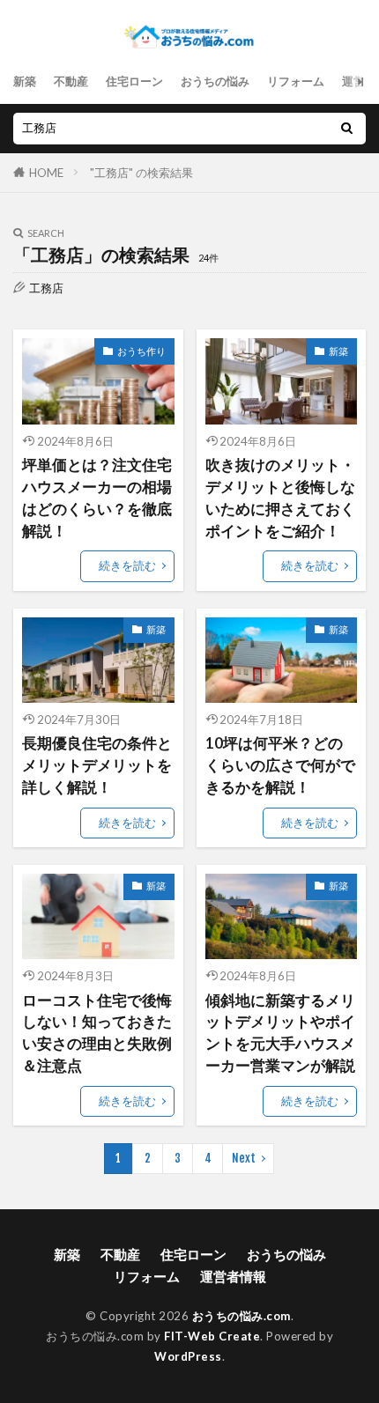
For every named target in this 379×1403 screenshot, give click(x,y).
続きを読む (127, 565)
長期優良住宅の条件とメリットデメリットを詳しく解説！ (97, 765)
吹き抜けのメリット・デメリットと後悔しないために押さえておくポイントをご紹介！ (280, 497)
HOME (46, 173)
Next (244, 1158)
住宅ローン (134, 81)
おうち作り (141, 351)
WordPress (188, 1356)
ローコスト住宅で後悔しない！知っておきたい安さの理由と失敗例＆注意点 (97, 1033)
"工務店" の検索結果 (141, 173)
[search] (346, 128)
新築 (24, 81)
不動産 (71, 81)
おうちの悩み (215, 81)
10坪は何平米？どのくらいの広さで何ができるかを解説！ (280, 765)
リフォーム (295, 81)
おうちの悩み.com (241, 1316)
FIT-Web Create (212, 1336)
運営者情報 (233, 1276)
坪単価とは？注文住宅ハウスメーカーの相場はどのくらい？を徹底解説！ (97, 497)
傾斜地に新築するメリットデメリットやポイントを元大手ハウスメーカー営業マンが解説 (280, 1033)
